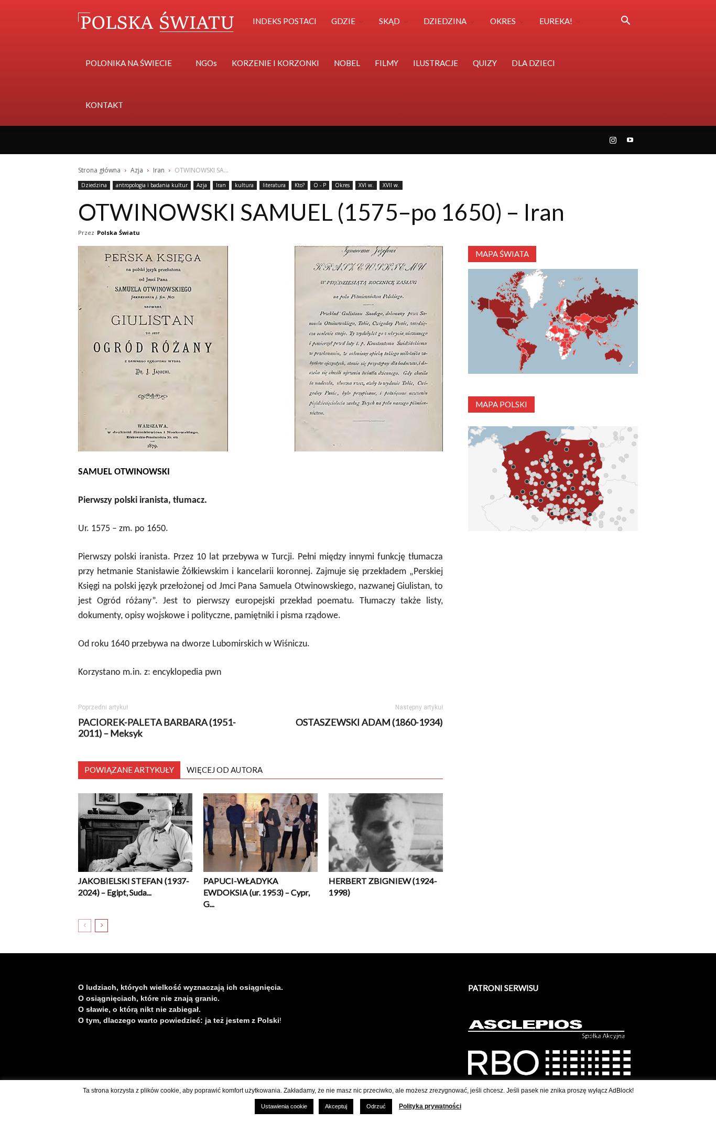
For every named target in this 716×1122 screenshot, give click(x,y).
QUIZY (485, 63)
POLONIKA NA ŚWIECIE (128, 63)
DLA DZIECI (533, 63)
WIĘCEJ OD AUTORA (225, 769)
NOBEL (347, 63)
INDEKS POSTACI (285, 21)
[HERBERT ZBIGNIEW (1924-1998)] (386, 832)
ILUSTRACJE (435, 63)
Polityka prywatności (430, 1106)
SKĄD (389, 21)
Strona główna (99, 170)
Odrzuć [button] (376, 1106)
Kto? (300, 185)
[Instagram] (613, 140)
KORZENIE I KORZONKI (275, 63)
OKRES (503, 21)
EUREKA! (555, 21)
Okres (342, 185)
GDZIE (343, 21)
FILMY (386, 63)
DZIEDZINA (445, 21)
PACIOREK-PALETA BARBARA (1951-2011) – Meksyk (157, 728)
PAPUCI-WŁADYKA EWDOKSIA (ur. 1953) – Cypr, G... (256, 892)
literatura (274, 185)
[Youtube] (630, 140)
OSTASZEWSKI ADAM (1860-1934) (369, 722)
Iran (159, 170)
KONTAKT (104, 105)
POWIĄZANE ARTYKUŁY (129, 769)
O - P (319, 185)
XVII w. (391, 185)
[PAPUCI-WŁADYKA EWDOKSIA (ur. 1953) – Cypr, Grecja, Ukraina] (260, 832)
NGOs (206, 63)
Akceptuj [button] (336, 1106)
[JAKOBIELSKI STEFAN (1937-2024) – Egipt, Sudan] (135, 832)
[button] (625, 22)
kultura (244, 185)
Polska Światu (118, 232)
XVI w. (366, 185)
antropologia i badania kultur (152, 185)
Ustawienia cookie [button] (284, 1106)
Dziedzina (94, 185)
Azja (137, 170)
